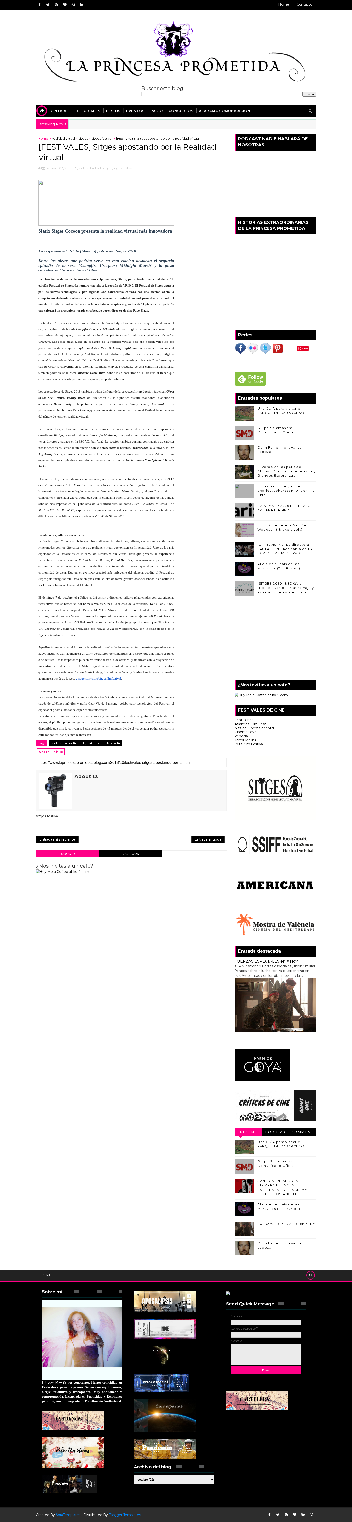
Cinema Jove (245, 732)
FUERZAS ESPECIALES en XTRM (267, 961)
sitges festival (102, 138)
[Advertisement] (275, 638)
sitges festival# (108, 743)
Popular (275, 1132)
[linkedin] (81, 4)
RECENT (248, 1132)
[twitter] (47, 4)
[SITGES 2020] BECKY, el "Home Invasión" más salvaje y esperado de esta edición (285, 587)
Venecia (241, 736)
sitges (83, 138)
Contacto (304, 4)
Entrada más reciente (57, 839)
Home (283, 4)
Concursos (181, 111)
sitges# (87, 743)
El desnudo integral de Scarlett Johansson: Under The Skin (286, 490)
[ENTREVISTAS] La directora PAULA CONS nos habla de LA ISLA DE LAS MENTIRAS (285, 549)
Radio (156, 111)
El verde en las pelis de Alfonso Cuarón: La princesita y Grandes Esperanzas (286, 471)
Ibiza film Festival (249, 744)
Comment (302, 1132)
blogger (67, 854)
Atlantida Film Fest (250, 724)
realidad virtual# (64, 743)
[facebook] (39, 4)
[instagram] (73, 4)
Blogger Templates (125, 1515)
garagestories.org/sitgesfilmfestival (98, 678)
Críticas (60, 111)
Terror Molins (245, 740)
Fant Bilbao (244, 720)
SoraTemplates (68, 1515)
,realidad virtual (89, 168)
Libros (113, 111)
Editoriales (87, 111)
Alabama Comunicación (224, 111)
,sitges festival (122, 168)
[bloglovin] (64, 4)
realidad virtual (63, 138)
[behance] (303, 1514)
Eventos (135, 111)
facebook (130, 854)
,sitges (106, 168)
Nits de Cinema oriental (254, 728)
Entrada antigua (208, 839)
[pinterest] (56, 4)
